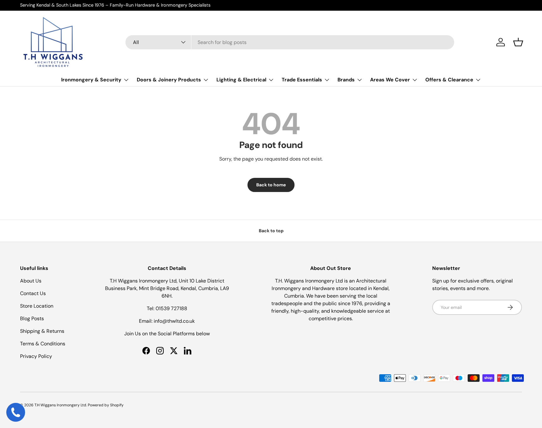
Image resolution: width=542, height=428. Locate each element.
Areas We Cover (390, 79)
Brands (346, 79)
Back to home (271, 185)
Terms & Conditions (42, 343)
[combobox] (289, 42)
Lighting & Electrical (241, 79)
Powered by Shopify (106, 405)
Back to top (271, 230)
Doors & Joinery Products (169, 79)
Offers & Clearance (449, 79)
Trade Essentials (302, 79)
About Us (30, 280)
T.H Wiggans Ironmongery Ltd (60, 405)
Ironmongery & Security (91, 79)
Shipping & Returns (42, 331)
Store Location (36, 306)
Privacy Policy (36, 356)
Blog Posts (32, 318)
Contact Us (33, 293)
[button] (518, 42)
